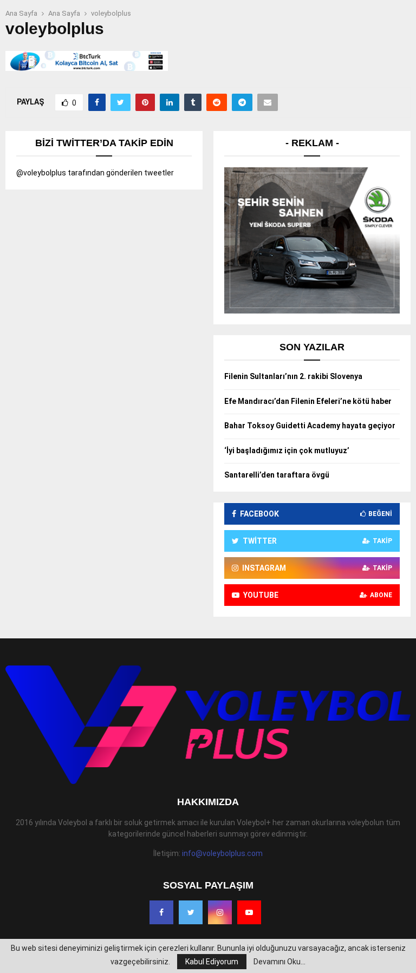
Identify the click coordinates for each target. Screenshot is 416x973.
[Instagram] (220, 912)
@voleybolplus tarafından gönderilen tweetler (95, 172)
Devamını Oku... (279, 961)
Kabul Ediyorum (211, 961)
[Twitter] (191, 912)
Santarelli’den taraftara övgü (276, 475)
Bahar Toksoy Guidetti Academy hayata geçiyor (309, 425)
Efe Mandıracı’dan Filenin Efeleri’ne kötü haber (308, 401)
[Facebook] (161, 912)
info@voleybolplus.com (222, 853)
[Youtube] (249, 912)
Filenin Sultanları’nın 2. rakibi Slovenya (293, 376)
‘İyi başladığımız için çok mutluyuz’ (286, 450)
